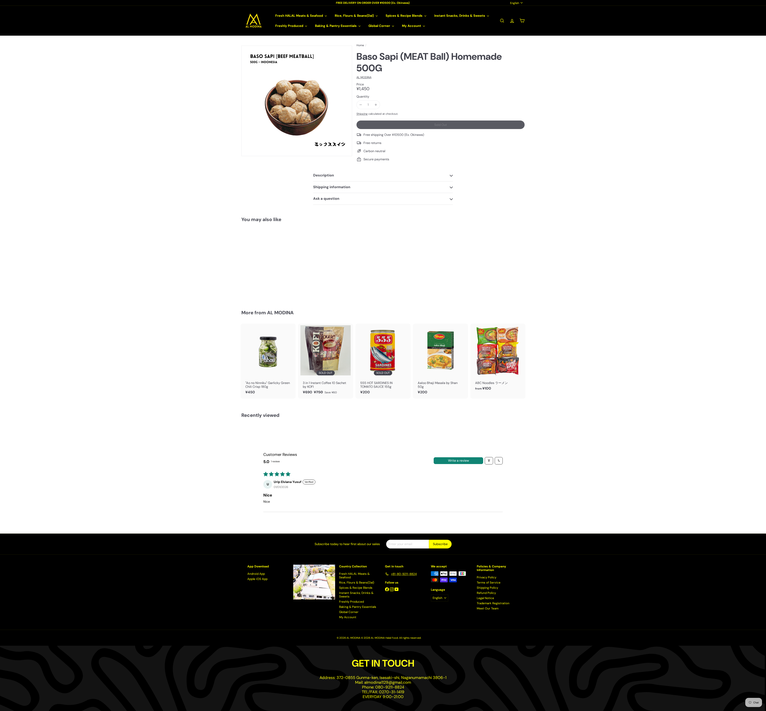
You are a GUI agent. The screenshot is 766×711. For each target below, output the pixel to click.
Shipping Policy (487, 588)
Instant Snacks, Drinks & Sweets (460, 16)
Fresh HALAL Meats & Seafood (299, 16)
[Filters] (489, 460)
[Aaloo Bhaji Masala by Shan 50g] (440, 361)
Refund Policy (486, 593)
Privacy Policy (486, 577)
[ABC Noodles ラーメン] (498, 359)
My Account (412, 26)
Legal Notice (485, 598)
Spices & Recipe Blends (404, 16)
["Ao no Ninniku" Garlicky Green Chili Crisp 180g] (268, 361)
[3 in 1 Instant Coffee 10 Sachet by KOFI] (325, 361)
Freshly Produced (289, 26)
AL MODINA (280, 312)
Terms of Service (488, 583)
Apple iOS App (257, 579)
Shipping (362, 114)
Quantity (362, 96)
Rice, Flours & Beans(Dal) (355, 16)
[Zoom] (297, 101)
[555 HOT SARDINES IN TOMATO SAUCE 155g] (383, 361)
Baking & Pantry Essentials (336, 26)
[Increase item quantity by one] (375, 104)
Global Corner (379, 26)
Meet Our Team (487, 608)
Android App (256, 574)
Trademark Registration (493, 603)
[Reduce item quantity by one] (360, 104)
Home (360, 45)
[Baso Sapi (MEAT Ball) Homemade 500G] (263, 263)
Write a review (458, 460)
